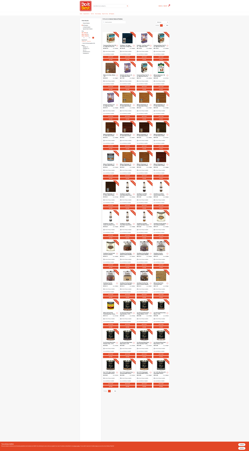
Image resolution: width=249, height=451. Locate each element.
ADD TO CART (110, 86)
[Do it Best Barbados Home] (85, 6)
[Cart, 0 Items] (168, 6)
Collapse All (84, 41)
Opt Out (242, 448)
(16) (85, 46)
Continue (242, 444)
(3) (86, 51)
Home (81, 13)
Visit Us (92, 13)
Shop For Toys (105, 13)
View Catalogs (98, 13)
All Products (85, 25)
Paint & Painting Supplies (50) (89, 43)
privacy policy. (76, 446)
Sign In (160, 5)
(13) (84, 50)
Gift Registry (111, 13)
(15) (86, 48)
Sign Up (165, 5)
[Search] (127, 6)
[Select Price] (93, 38)
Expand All (89, 41)
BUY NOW (110, 59)
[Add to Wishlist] (117, 46)
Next (167, 25)
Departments (86, 13)
